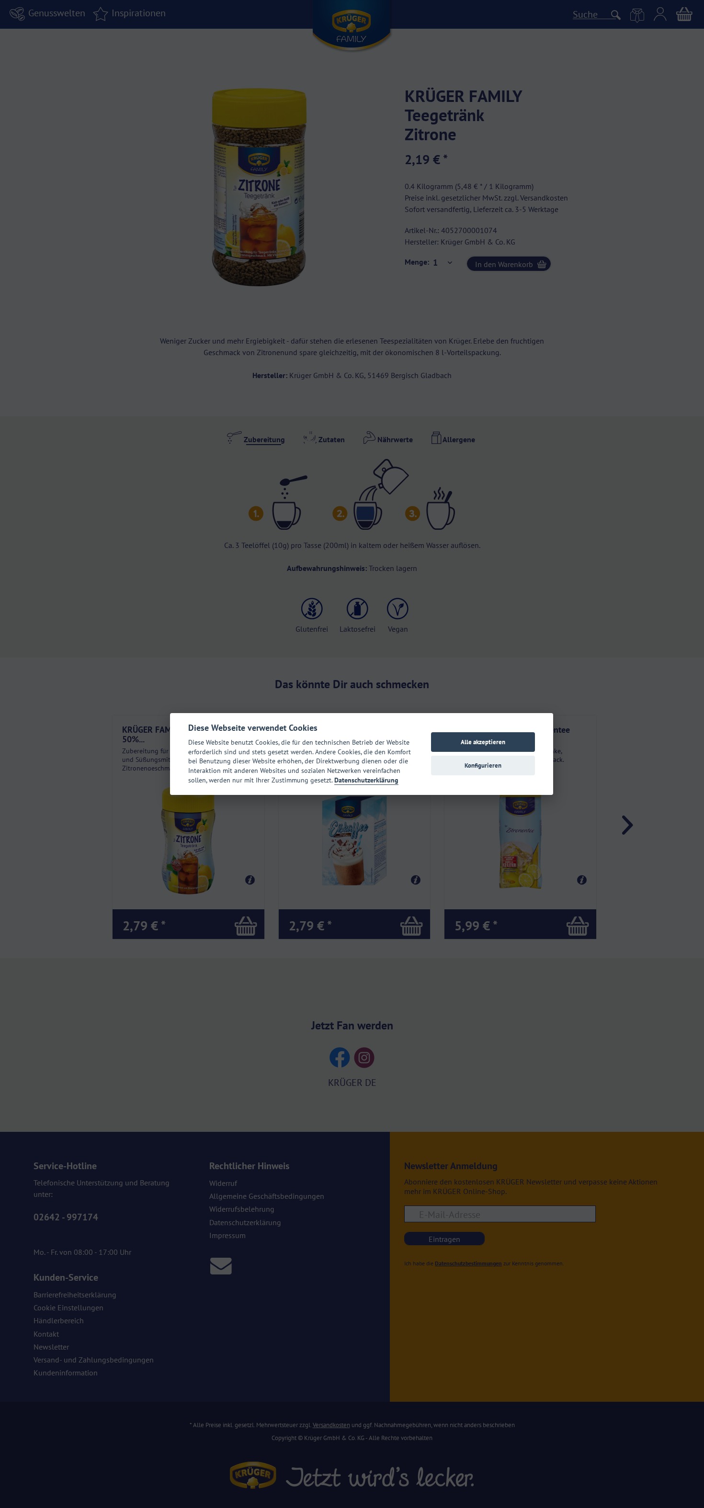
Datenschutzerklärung (366, 780)
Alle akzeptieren (483, 742)
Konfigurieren (483, 765)
